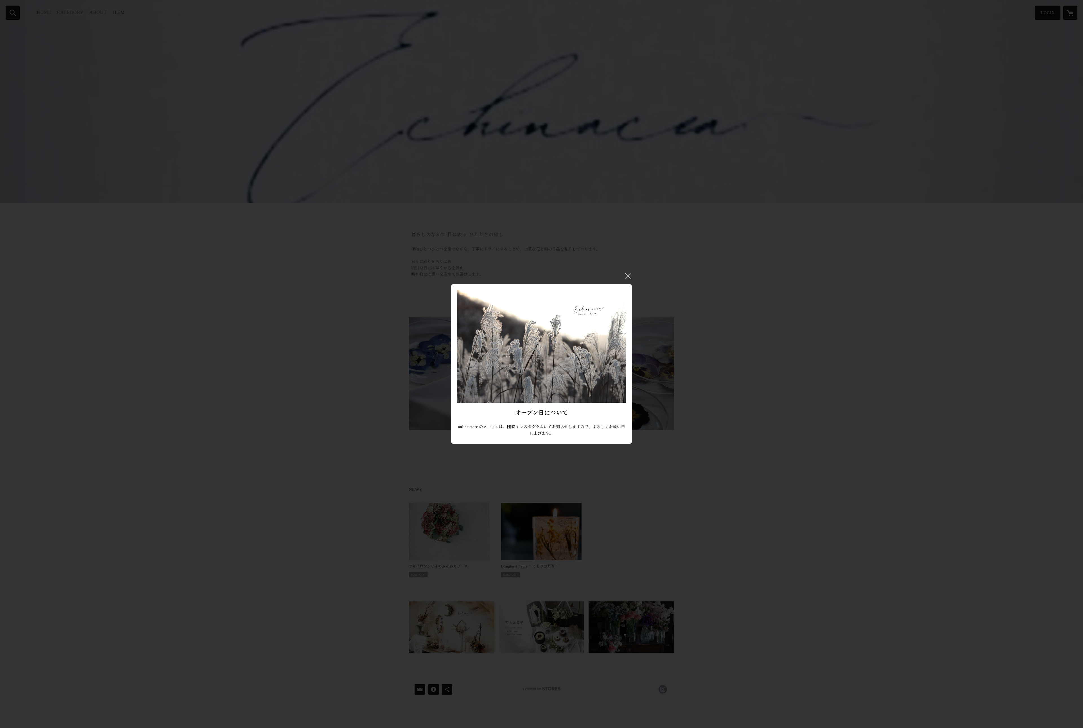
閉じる (628, 276)
